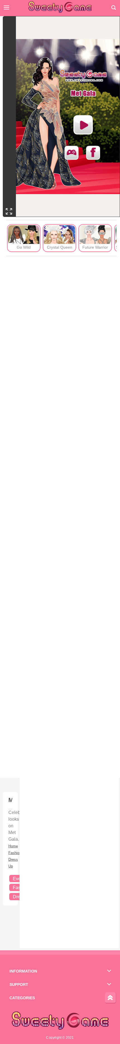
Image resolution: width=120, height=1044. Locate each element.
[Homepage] (60, 7)
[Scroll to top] (110, 997)
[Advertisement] (61, 517)
